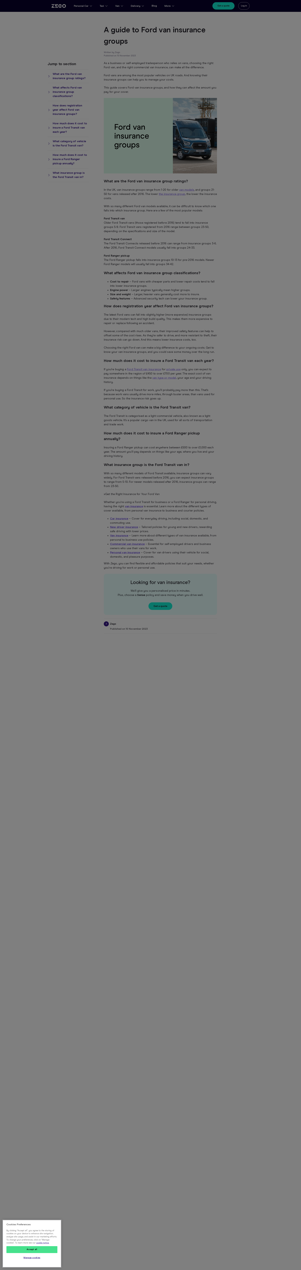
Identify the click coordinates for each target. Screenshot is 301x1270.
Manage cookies (32, 1258)
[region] (32, 1243)
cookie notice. (42, 1243)
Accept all (32, 1249)
